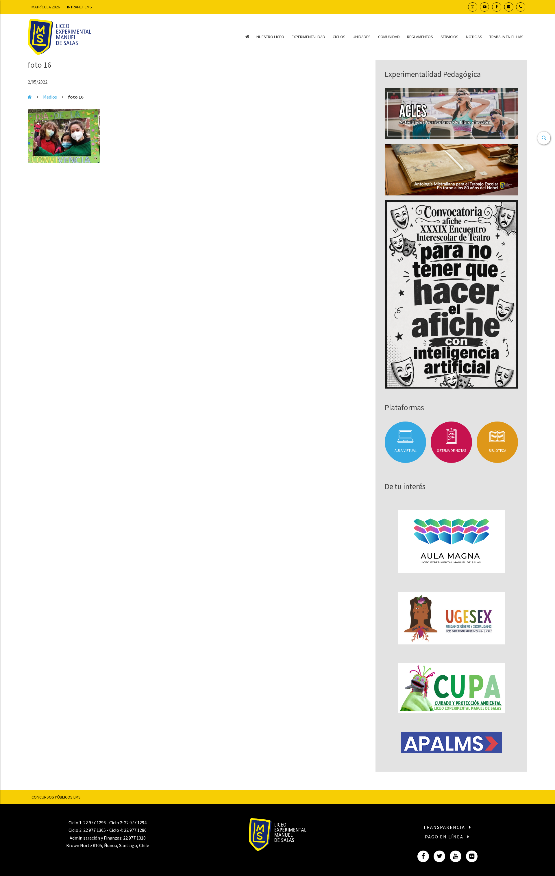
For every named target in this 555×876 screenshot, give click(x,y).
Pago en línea (445, 837)
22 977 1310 (134, 838)
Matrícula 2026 (46, 7)
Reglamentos (420, 36)
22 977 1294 (135, 822)
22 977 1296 (94, 822)
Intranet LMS (79, 7)
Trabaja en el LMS (506, 36)
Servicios (449, 36)
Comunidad (389, 36)
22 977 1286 (135, 830)
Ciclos (339, 36)
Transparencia (445, 827)
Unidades (362, 36)
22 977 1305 (94, 830)
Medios (50, 97)
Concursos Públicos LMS (56, 797)
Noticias (474, 36)
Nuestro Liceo (270, 36)
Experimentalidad (308, 36)
